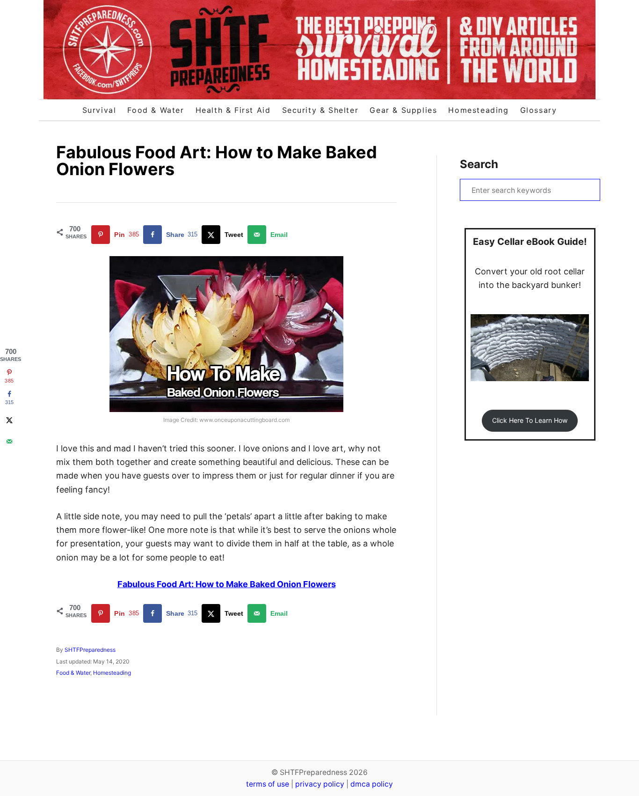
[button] (529, 421)
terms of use (267, 784)
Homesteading (112, 672)
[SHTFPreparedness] (319, 49)
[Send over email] (9, 441)
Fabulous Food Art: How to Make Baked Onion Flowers (226, 584)
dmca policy (371, 784)
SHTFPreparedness (90, 649)
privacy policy (319, 784)
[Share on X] (9, 419)
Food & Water (73, 672)
